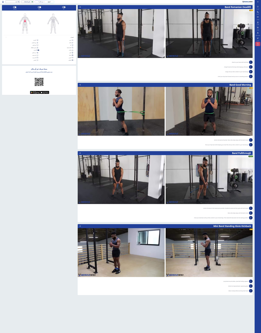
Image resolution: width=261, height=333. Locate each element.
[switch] (63, 7)
